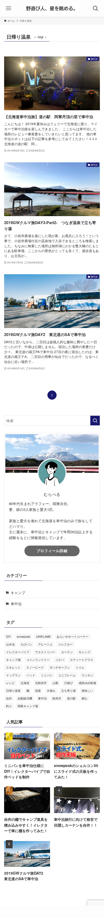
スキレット (13, 667)
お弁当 (10, 644)
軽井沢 (56, 698)
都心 (84, 698)
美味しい (87, 690)
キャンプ (18, 592)
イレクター (65, 644)
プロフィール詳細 (52, 550)
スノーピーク (35, 667)
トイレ (80, 667)
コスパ (59, 660)
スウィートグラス (81, 660)
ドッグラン (13, 675)
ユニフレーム (67, 675)
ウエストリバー (45, 652)
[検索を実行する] (95, 420)
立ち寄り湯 (68, 690)
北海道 (25, 683)
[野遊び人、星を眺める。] (52, 8)
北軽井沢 (41, 683)
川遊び (68, 683)
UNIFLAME (43, 636)
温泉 (38, 690)
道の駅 (71, 698)
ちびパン (26, 644)
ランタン (87, 675)
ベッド (30, 675)
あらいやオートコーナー (73, 636)
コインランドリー (38, 660)
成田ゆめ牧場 (87, 683)
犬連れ (51, 690)
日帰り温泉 (13, 690)
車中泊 (16, 603)
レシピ (10, 683)
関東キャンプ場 (28, 706)
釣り (9, 706)
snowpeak (23, 636)
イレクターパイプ (17, 652)
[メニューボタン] (8, 8)
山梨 (55, 683)
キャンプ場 (13, 660)
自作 (9, 698)
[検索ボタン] (95, 8)
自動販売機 (25, 698)
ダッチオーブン (60, 667)
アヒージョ (45, 644)
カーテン (67, 652)
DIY (8, 636)
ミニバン (46, 675)
